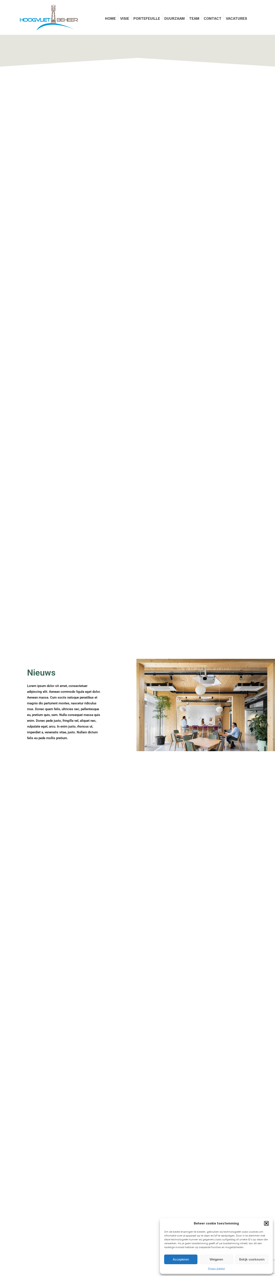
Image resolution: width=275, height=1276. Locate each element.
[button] (266, 1223)
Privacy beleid (216, 1268)
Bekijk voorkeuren (251, 1259)
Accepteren (181, 1259)
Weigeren (216, 1259)
